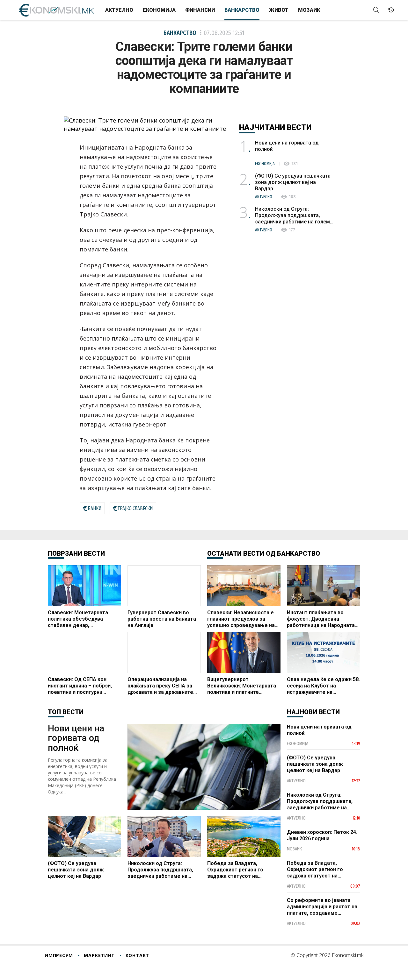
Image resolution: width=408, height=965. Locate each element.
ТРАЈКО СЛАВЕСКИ (135, 508)
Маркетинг (99, 955)
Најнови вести (313, 712)
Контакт (137, 955)
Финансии (200, 10)
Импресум (59, 955)
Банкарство (241, 10)
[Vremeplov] (391, 10)
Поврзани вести (76, 553)
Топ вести (66, 712)
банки (94, 508)
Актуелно (119, 10)
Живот (278, 10)
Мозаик (309, 10)
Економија (159, 10)
